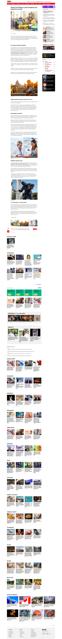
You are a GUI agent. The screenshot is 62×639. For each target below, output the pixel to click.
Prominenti (18, 3)
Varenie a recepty (12, 512)
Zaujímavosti (27, 3)
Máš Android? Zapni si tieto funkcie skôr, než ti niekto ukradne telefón (37, 536)
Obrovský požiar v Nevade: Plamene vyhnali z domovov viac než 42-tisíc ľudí (37, 386)
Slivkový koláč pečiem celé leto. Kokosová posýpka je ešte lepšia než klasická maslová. (19, 521)
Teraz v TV (44, 59)
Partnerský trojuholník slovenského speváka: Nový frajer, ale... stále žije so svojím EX (35, 339)
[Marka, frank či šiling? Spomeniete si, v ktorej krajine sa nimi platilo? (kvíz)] (37, 448)
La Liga (34, 473)
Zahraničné (13, 3)
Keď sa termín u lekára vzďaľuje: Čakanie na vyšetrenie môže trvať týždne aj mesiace (28, 306)
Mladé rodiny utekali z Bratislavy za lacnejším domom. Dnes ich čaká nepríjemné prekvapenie (28, 554)
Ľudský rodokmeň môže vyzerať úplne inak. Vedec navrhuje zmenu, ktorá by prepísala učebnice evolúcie (19, 537)
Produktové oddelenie (33, 632)
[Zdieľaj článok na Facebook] (8, 225)
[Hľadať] (54, 4)
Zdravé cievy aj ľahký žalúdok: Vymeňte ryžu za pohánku (37, 521)
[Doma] (43, 68)
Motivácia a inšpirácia (35, 506)
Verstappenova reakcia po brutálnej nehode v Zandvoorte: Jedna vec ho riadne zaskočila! (20, 470)
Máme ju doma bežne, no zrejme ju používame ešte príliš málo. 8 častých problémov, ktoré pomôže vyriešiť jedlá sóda (20, 571)
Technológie (10, 527)
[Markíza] (43, 61)
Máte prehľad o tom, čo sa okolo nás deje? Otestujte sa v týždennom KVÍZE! (28, 368)
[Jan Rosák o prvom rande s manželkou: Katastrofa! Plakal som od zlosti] (37, 398)
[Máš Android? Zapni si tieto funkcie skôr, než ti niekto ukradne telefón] (37, 532)
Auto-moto (10, 477)
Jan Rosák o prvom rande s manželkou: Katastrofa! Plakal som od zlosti (37, 402)
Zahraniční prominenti (9, 405)
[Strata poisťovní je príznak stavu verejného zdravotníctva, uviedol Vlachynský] (11, 241)
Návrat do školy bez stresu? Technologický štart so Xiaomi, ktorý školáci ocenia (10, 306)
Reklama (21, 629)
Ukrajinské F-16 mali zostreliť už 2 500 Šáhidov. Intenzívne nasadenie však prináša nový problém (10, 537)
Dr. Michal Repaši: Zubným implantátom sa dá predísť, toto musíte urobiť (13, 338)
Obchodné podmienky (22, 633)
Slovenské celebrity (49, 54)
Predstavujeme (17, 490)
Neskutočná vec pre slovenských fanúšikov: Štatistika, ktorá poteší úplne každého (19, 306)
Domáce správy (11, 359)
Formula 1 (17, 472)
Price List (21, 635)
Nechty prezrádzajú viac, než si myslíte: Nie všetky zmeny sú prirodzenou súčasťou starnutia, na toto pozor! (28, 420)
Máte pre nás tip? (33, 636)
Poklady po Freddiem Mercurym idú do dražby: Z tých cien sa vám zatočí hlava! (19, 353)
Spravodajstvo (32, 631)
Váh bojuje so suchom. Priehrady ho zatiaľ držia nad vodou (37, 553)
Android (34, 538)
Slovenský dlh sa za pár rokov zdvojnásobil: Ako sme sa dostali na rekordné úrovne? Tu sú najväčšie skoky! (19, 454)
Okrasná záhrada (9, 589)
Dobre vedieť (8, 308)
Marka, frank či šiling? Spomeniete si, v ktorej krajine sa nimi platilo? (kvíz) (36, 453)
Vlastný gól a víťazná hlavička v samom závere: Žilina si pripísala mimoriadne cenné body (28, 470)
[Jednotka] (43, 66)
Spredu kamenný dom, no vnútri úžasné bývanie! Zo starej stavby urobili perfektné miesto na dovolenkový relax (37, 571)
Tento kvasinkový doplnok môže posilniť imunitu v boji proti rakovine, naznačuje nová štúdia (28, 537)
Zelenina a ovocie (18, 589)
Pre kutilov (10, 577)
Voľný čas (48, 3)
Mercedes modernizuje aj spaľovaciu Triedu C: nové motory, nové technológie (28, 486)
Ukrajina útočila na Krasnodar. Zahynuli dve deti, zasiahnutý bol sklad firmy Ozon (11, 554)
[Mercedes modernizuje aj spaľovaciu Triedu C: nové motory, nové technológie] (29, 482)
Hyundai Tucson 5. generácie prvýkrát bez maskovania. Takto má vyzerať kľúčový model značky (19, 487)
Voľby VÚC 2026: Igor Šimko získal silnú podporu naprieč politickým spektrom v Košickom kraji (36, 369)
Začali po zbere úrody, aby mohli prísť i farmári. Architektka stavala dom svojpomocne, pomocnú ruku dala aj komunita (11, 571)
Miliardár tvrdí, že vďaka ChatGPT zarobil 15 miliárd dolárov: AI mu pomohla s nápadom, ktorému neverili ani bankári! (10, 454)
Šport (23, 3)
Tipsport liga (8, 473)
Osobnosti (34, 404)
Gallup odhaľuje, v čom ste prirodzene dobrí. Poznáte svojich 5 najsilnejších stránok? (36, 504)
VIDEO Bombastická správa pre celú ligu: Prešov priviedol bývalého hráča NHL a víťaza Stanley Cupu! (10, 470)
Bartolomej (38, 1)
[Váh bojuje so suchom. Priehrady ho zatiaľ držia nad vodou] (37, 549)
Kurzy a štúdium (17, 506)
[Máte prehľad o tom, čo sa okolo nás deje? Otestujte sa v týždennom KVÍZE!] (29, 363)
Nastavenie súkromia (11, 633)
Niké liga (26, 472)
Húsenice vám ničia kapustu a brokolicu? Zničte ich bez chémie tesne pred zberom (19, 587)
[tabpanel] (48, 18)
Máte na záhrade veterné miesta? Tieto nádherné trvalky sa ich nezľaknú (28, 586)
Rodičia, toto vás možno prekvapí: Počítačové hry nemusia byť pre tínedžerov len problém (19, 420)
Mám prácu (8, 506)
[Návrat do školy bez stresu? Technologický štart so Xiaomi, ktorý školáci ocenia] (29, 432)
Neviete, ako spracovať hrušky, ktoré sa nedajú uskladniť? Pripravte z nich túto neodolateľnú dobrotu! (36, 587)
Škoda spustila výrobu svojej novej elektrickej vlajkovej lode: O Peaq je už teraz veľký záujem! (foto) (28, 454)
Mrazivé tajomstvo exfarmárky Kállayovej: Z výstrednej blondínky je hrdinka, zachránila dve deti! (23, 339)
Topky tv (39, 3)
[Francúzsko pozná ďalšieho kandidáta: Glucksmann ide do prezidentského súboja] (29, 380)
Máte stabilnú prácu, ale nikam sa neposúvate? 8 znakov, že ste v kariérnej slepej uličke (11, 504)
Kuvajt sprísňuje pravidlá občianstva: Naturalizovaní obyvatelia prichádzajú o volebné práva (21, 351)
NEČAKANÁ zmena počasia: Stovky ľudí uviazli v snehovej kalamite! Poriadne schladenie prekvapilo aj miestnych (37, 420)
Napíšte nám (10, 635)
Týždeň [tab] (53, 9)
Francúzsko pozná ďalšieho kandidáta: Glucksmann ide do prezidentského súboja (19, 355)
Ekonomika (32, 3)
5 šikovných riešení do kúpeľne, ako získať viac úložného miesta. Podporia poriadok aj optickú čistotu (28, 571)
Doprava (8, 490)
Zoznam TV (11, 327)
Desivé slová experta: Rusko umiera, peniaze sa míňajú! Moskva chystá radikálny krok (50, 85)
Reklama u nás (21, 631)
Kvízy (36, 3)
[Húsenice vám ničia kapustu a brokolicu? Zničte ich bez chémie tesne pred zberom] (20, 582)
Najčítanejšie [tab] (45, 9)
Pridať (35, 229)
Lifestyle (44, 3)
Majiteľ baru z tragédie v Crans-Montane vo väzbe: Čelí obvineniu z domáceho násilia (20, 349)
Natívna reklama (22, 636)
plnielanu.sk (34, 439)
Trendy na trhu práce (27, 507)
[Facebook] (42, 630)
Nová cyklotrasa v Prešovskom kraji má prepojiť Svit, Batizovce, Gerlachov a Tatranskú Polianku (10, 487)
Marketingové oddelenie (34, 635)
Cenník (20, 634)
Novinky (34, 489)
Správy (7, 540)
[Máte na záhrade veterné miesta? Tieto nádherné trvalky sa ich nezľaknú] (29, 582)
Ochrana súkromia (11, 632)
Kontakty (32, 629)
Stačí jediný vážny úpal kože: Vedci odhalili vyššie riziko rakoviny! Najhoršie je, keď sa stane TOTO (11, 420)
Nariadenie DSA (10, 636)
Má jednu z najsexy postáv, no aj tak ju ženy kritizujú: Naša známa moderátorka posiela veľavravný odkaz (50, 56)
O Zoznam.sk (10, 629)
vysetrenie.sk (26, 423)
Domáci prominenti (18, 406)
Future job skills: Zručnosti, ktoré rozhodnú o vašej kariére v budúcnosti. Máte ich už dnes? (28, 505)
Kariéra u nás (10, 634)
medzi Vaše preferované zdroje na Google (21, 229)
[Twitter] (45, 630)
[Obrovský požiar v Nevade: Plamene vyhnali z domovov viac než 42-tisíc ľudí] (37, 380)
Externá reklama (22, 632)
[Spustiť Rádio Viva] (48, 6)
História (16, 540)
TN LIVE (9, 544)
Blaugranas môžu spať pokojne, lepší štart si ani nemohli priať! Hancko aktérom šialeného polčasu (37, 470)
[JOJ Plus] (43, 70)
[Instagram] (44, 630)
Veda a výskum (26, 539)
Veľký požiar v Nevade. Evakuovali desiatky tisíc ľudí (19, 553)
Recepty (34, 590)
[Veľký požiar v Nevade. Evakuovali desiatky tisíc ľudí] (20, 549)
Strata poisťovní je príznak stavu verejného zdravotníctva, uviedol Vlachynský (10, 246)
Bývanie (9, 561)
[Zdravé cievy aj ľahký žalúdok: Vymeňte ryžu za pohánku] (37, 516)
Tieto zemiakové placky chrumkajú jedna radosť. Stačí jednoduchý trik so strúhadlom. (10, 521)
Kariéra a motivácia (12, 494)
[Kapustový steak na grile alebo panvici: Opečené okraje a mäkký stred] (29, 516)
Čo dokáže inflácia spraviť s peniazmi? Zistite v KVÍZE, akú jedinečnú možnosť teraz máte (37, 306)
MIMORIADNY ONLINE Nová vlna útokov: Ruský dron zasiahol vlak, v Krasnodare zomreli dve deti (50, 81)
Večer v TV (49, 59)
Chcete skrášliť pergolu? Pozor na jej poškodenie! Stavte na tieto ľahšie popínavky (10, 587)
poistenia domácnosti (25, 175)
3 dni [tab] (50, 9)
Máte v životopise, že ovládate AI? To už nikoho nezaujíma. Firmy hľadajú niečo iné (19, 504)
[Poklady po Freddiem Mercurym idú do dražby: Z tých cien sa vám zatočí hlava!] (11, 398)
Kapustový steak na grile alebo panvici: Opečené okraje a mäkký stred (28, 521)
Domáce (9, 3)
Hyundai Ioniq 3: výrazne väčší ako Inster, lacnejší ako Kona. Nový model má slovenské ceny (37, 487)
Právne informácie (11, 631)
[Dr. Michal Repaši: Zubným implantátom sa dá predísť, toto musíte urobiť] (13, 332)
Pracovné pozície (10, 287)
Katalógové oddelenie (33, 634)
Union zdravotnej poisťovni (15, 126)
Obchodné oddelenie (33, 633)
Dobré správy (10, 427)
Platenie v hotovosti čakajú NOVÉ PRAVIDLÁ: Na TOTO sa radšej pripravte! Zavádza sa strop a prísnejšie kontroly (19, 369)
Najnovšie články (10, 346)
